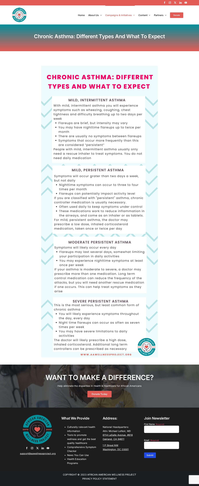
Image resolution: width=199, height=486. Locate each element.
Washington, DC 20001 (116, 449)
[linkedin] (43, 448)
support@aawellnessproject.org (38, 453)
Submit (150, 455)
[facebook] (27, 448)
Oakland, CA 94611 (113, 439)
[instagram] (32, 448)
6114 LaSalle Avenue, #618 (118, 435)
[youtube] (48, 448)
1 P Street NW (110, 445)
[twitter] (37, 448)
